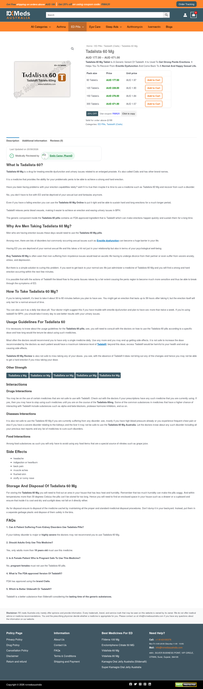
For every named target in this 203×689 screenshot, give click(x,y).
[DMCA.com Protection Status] (186, 684)
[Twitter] (135, 684)
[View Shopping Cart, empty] (193, 15)
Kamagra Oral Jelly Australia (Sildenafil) (124, 661)
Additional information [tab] (34, 140)
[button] (186, 4)
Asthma (61, 27)
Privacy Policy (14, 639)
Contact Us (60, 645)
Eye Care (94, 27)
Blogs (169, 27)
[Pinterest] (145, 684)
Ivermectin (154, 27)
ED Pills (76, 27)
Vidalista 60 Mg (110, 650)
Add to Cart (153, 80)
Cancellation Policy (17, 650)
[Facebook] (130, 684)
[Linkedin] (149, 684)
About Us (59, 639)
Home (89, 45)
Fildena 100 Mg (110, 639)
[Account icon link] (185, 15)
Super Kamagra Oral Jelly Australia (121, 667)
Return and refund (16, 661)
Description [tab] (12, 140)
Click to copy (128, 113)
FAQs (57, 650)
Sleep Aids (112, 27)
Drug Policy (13, 645)
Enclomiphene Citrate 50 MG (118, 645)
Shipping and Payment (67, 661)
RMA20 (116, 113)
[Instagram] (140, 684)
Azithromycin (135, 27)
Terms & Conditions (65, 656)
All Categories (39, 27)
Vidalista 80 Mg (110, 656)
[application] (49, 26)
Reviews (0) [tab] (56, 140)
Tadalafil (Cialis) (112, 45)
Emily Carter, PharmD (61, 155)
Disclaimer (12, 656)
